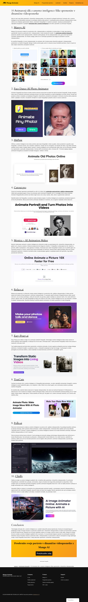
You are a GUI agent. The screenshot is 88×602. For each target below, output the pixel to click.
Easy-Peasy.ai (21, 336)
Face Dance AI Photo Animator (31, 88)
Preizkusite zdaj (44, 553)
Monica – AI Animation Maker (31, 240)
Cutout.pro (20, 187)
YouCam (19, 379)
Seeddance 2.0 (36, 594)
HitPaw (18, 140)
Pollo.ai (18, 423)
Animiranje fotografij (44, 561)
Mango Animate (7, 574)
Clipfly (19, 476)
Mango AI (19, 27)
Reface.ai (19, 289)
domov (16, 566)
